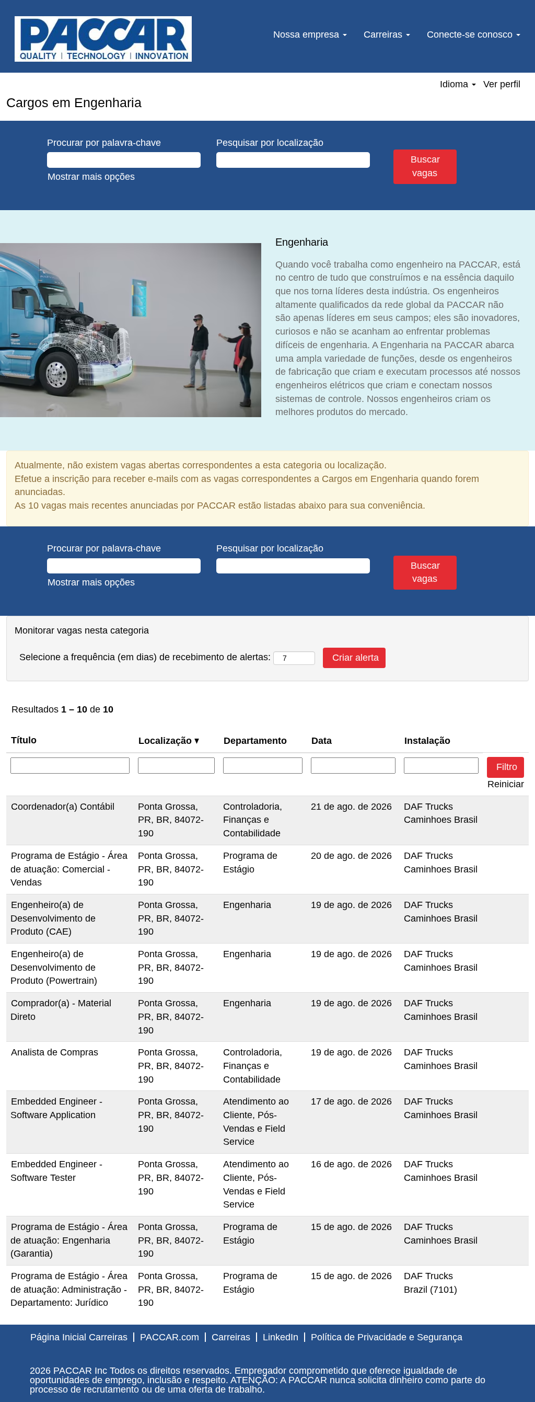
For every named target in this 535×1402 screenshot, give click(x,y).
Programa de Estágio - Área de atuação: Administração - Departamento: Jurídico (68, 1289)
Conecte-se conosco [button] (471, 34)
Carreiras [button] (384, 34)
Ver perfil (501, 84)
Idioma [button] (455, 84)
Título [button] (24, 740)
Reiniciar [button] (505, 784)
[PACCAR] (103, 39)
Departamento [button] (255, 741)
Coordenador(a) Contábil (62, 806)
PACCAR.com (169, 1337)
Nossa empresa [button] (307, 34)
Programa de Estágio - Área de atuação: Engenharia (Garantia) (68, 1240)
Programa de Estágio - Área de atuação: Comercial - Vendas (68, 869)
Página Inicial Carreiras (78, 1337)
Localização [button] (166, 741)
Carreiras (231, 1337)
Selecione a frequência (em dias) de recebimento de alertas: (145, 657)
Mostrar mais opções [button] (91, 176)
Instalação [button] (427, 741)
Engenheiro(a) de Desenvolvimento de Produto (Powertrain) (53, 967)
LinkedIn (280, 1337)
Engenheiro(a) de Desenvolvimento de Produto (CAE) (53, 918)
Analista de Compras (54, 1052)
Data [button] (321, 741)
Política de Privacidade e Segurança (386, 1337)
